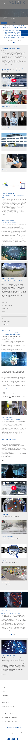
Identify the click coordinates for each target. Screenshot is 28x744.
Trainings (3, 691)
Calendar (3, 687)
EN (19, 68)
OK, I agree (3, 23)
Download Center (5, 702)
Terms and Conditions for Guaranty (9, 717)
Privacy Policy (8, 12)
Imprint (3, 710)
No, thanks (13, 18)
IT (19, 70)
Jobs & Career (4, 695)
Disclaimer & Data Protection (7, 706)
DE (16, 68)
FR (16, 70)
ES (22, 68)
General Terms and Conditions (8, 713)
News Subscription (5, 699)
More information (6, 17)
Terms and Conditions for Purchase (9, 721)
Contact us (3, 684)
